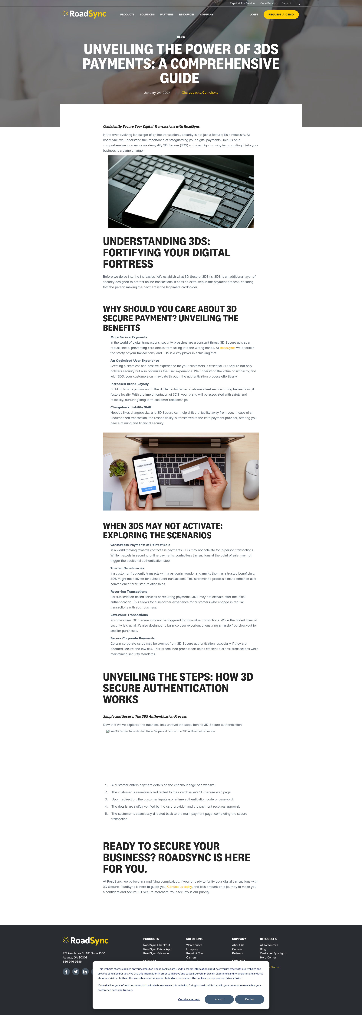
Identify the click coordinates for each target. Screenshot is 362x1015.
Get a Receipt (268, 3)
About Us (238, 945)
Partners (166, 14)
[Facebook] (66, 971)
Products (127, 14)
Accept (219, 999)
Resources (186, 14)
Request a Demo (281, 14)
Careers (237, 949)
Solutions (147, 14)
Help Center (268, 957)
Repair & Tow (194, 953)
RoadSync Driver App (157, 949)
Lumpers (192, 949)
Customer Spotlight (272, 953)
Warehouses (194, 945)
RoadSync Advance (156, 953)
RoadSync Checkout (156, 945)
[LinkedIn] (85, 971)
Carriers (191, 957)
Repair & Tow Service (242, 3)
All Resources (269, 945)
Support (286, 3)
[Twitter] (75, 971)
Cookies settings (189, 999)
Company (206, 14)
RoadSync (227, 347)
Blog (181, 37)
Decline (249, 999)
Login (254, 14)
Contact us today (179, 886)
